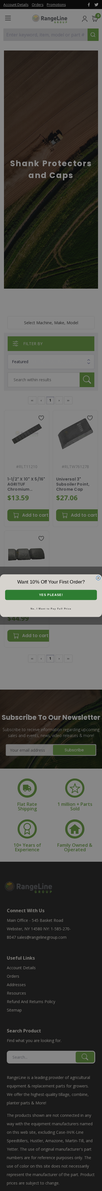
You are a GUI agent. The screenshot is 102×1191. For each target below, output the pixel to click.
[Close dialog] (98, 578)
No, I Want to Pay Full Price (51, 608)
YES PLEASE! (51, 594)
